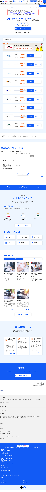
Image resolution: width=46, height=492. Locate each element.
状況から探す (2, 413)
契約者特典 (38, 187)
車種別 (9, 242)
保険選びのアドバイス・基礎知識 (42, 4)
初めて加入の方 (24, 237)
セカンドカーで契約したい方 (36, 416)
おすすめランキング (22, 198)
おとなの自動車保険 (8, 399)
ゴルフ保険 (5, 431)
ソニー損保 (22, 399)
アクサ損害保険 (2, 399)
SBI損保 (13, 399)
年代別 (9, 237)
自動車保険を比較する (33, 1)
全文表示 (23, 174)
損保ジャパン (31, 399)
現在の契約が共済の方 (11, 417)
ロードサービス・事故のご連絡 (21, 1)
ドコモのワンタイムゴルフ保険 (14, 436)
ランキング (7, 187)
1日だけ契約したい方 (24, 417)
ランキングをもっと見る (23, 225)
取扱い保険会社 (2, 397)
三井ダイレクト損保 (18, 399)
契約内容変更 (15, 1)
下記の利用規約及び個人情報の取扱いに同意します (24, 153)
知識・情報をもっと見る (23, 314)
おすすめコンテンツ (3, 406)
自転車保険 (1, 431)
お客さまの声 (27, 3)
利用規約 (42, 176)
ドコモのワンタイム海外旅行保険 (4, 436)
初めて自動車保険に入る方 (4, 416)
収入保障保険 (6, 426)
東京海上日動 (27, 399)
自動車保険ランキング (11, 3)
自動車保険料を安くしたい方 (21, 416)
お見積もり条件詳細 (23, 23)
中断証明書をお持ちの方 (3, 417)
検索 (39, 1)
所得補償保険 (10, 431)
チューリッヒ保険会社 (37, 399)
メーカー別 (36, 237)
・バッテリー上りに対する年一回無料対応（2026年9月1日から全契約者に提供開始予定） (19, 12)
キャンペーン (19, 3)
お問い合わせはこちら (23, 375)
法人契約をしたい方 (17, 417)
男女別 (22, 242)
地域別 (35, 242)
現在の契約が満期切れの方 (12, 416)
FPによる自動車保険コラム (4, 410)
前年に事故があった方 (28, 416)
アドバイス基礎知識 (23, 187)
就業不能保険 (2, 426)
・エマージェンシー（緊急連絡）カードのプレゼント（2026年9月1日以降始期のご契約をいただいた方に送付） (21, 13)
